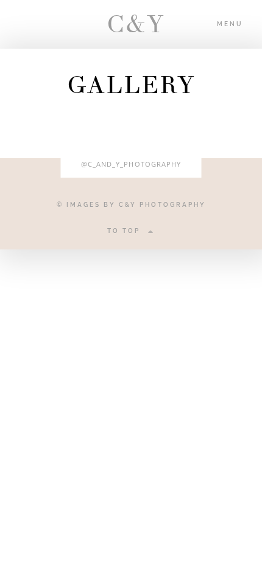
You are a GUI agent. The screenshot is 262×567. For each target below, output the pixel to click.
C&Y (131, 24)
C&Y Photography (162, 204)
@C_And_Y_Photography (131, 164)
